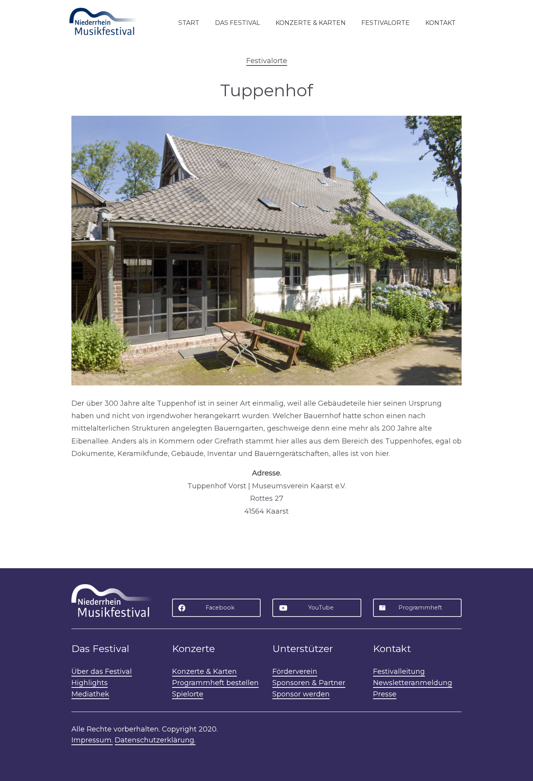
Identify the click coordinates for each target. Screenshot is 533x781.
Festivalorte (385, 23)
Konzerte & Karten (310, 23)
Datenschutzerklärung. (155, 740)
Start (188, 23)
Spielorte (187, 694)
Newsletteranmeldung (412, 683)
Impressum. (92, 740)
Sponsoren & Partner (308, 683)
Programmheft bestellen (215, 683)
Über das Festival (101, 671)
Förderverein (294, 671)
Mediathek (90, 694)
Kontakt (440, 23)
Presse (384, 694)
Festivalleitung (399, 671)
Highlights (89, 683)
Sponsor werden (301, 694)
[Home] (106, 21)
